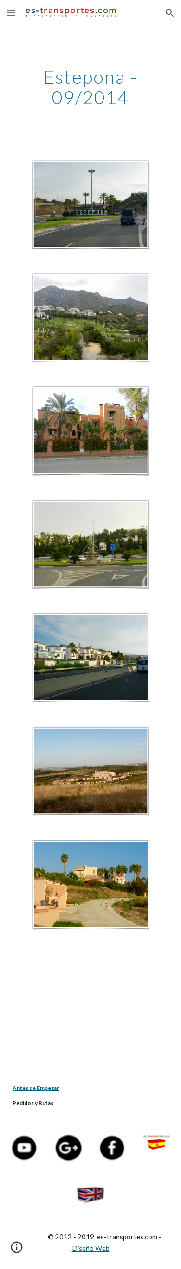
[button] (11, 12)
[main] (90, 87)
